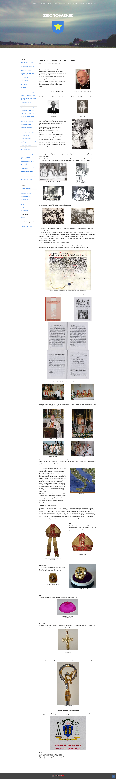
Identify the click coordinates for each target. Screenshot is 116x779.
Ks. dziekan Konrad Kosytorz (27, 113)
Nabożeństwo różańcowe (26, 127)
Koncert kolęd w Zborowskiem (28, 108)
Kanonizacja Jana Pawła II (27, 102)
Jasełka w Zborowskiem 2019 (28, 92)
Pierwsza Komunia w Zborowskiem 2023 (26, 148)
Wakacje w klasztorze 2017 (27, 174)
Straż (69, 3)
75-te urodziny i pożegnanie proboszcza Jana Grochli (27, 74)
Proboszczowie (24, 152)
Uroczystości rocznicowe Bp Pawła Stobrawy (27, 167)
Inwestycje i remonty (26, 193)
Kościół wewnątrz (25, 199)
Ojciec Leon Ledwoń (25, 135)
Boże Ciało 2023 (24, 80)
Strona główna (35, 3)
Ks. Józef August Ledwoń (26, 119)
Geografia (81, 3)
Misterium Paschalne (26, 124)
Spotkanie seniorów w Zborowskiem (26, 158)
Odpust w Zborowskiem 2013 (27, 130)
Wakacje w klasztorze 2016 (27, 171)
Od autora (43, 3)
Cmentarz (23, 87)
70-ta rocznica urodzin (26, 70)
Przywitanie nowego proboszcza (28, 154)
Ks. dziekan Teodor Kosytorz (27, 116)
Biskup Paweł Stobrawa (26, 226)
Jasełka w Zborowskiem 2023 (28, 95)
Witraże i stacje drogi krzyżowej (28, 176)
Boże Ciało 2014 (24, 77)
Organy (22, 207)
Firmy (95, 3)
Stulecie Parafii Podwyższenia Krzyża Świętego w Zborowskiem (28, 163)
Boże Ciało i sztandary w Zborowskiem (26, 83)
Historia (49, 3)
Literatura (75, 3)
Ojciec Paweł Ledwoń (26, 138)
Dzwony (23, 191)
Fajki (65, 3)
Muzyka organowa (25, 204)
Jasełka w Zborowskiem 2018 (28, 90)
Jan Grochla (24, 217)
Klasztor (23, 105)
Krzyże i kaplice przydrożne (27, 110)
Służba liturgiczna (25, 210)
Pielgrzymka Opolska (26, 145)
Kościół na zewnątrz (25, 196)
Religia (60, 3)
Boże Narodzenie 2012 (26, 188)
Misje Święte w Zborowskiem (28, 121)
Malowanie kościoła (25, 202)
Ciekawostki (89, 3)
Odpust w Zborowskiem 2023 (27, 132)
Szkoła (55, 3)
